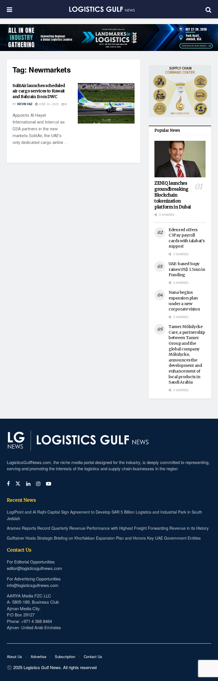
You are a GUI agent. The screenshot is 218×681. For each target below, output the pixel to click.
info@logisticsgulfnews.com (32, 585)
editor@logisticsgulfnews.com (34, 568)
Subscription (65, 656)
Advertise (38, 656)
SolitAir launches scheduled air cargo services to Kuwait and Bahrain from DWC (38, 91)
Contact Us (93, 656)
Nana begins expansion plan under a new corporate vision (184, 301)
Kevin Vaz (24, 104)
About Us (14, 656)
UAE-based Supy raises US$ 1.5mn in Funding (187, 269)
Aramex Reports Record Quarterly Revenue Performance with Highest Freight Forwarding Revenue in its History (108, 528)
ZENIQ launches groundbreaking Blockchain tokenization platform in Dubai (172, 195)
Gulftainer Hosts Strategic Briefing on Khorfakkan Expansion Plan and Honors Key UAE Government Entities (104, 538)
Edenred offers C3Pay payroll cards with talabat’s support (186, 238)
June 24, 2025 (48, 104)
